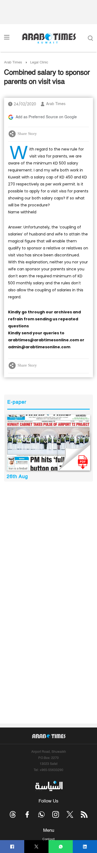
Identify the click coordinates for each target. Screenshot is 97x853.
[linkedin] (85, 847)
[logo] (48, 38)
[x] (70, 814)
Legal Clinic (39, 62)
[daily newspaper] (48, 443)
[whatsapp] (61, 847)
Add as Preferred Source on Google (46, 117)
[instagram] (55, 814)
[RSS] (84, 814)
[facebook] (12, 847)
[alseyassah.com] (48, 786)
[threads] (12, 814)
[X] (36, 847)
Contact (48, 839)
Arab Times (13, 62)
